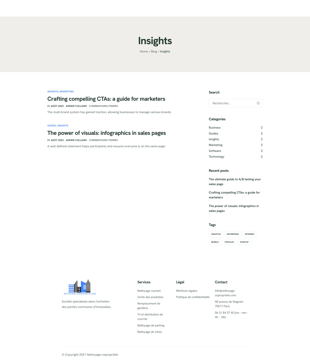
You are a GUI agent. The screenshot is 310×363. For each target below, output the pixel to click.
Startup (244, 242)
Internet (250, 234)
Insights (52, 91)
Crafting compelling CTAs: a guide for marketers (106, 99)
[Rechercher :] (236, 103)
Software (215, 151)
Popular (229, 242)
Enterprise (233, 234)
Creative (216, 234)
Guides (51, 125)
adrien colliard (76, 106)
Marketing (67, 91)
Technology (216, 157)
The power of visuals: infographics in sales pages (106, 133)
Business (215, 128)
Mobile (215, 242)
